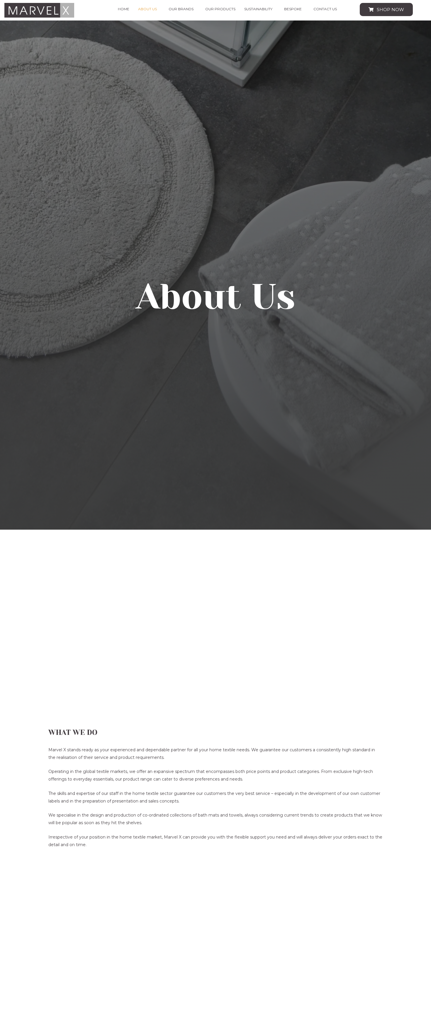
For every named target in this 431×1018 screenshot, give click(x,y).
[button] (149, 9)
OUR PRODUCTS (220, 9)
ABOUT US (147, 9)
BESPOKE (293, 9)
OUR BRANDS (181, 9)
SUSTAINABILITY (258, 9)
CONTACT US (325, 9)
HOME (123, 9)
